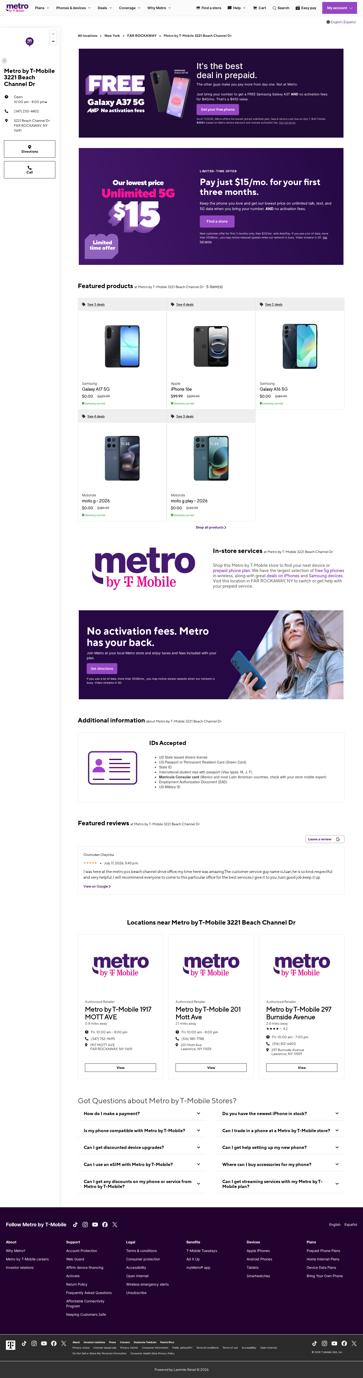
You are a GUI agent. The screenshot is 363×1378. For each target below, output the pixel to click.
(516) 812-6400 (284, 1044)
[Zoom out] (53, 41)
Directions (29, 151)
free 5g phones (329, 570)
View (121, 1068)
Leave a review (320, 839)
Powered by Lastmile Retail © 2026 (182, 1370)
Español (350, 22)
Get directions (102, 668)
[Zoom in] (53, 34)
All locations (87, 36)
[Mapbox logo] (4, 61)
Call (29, 172)
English (336, 22)
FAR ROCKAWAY (142, 36)
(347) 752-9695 (103, 1039)
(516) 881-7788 (193, 1039)
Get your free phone (218, 109)
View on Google (96, 886)
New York (112, 36)
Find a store (217, 221)
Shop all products (210, 527)
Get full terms (287, 122)
